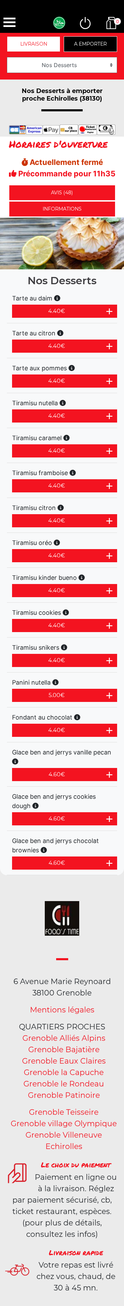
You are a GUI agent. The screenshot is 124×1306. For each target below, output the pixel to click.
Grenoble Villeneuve (63, 1135)
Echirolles (63, 1146)
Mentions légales (62, 1010)
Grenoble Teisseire (64, 1112)
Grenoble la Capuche (64, 1072)
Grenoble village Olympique (64, 1123)
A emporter (90, 44)
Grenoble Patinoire (64, 1095)
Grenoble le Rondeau (63, 1084)
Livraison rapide (76, 1252)
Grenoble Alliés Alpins (63, 1038)
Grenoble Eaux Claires (64, 1061)
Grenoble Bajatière (64, 1049)
